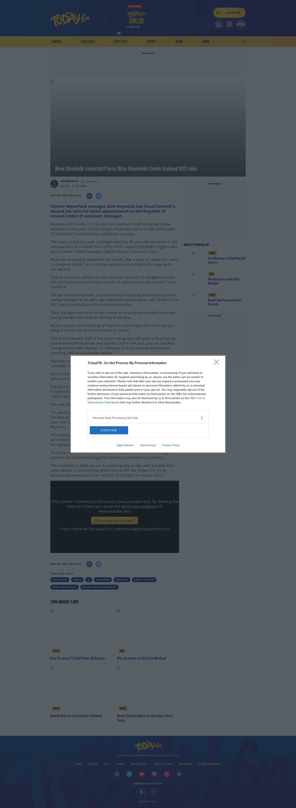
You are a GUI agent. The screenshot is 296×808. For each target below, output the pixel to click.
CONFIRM (109, 430)
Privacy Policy (171, 445)
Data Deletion (125, 445)
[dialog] (148, 404)
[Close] (217, 363)
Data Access (148, 445)
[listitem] (148, 418)
